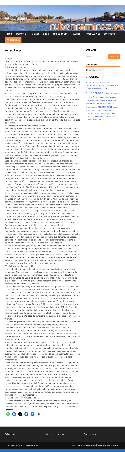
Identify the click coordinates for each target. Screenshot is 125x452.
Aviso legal (10, 434)
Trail (93, 120)
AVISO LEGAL (13, 40)
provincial (89, 113)
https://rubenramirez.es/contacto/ (20, 245)
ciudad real (95, 93)
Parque (115, 107)
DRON (46, 34)
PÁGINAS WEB (93, 34)
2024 (94, 82)
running (102, 116)
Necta (95, 107)
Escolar (96, 97)
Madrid (93, 103)
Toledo (88, 120)
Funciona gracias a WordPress (84, 445)
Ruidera (96, 116)
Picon (94, 110)
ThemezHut (115, 445)
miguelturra (89, 107)
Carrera (114, 85)
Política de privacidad (54, 434)
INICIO (10, 34)
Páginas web (90, 434)
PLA (98, 110)
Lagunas (93, 100)
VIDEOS (35, 34)
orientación (105, 106)
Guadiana (104, 97)
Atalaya (107, 82)
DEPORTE (23, 35)
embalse (89, 97)
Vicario (105, 120)
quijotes (113, 113)
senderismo (111, 116)
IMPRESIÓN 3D (62, 35)
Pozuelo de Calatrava (107, 110)
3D (87, 82)
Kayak (88, 100)
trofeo (98, 119)
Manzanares (101, 103)
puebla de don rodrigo (101, 113)
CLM (107, 93)
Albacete (100, 82)
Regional (89, 116)
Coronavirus (114, 94)
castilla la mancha (93, 89)
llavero (88, 103)
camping (101, 85)
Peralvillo (88, 110)
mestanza (110, 103)
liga (114, 100)
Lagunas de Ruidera (104, 100)
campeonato (91, 85)
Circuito (104, 88)
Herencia (113, 97)
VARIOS (79, 35)
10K (90, 82)
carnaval (108, 85)
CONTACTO (109, 34)
